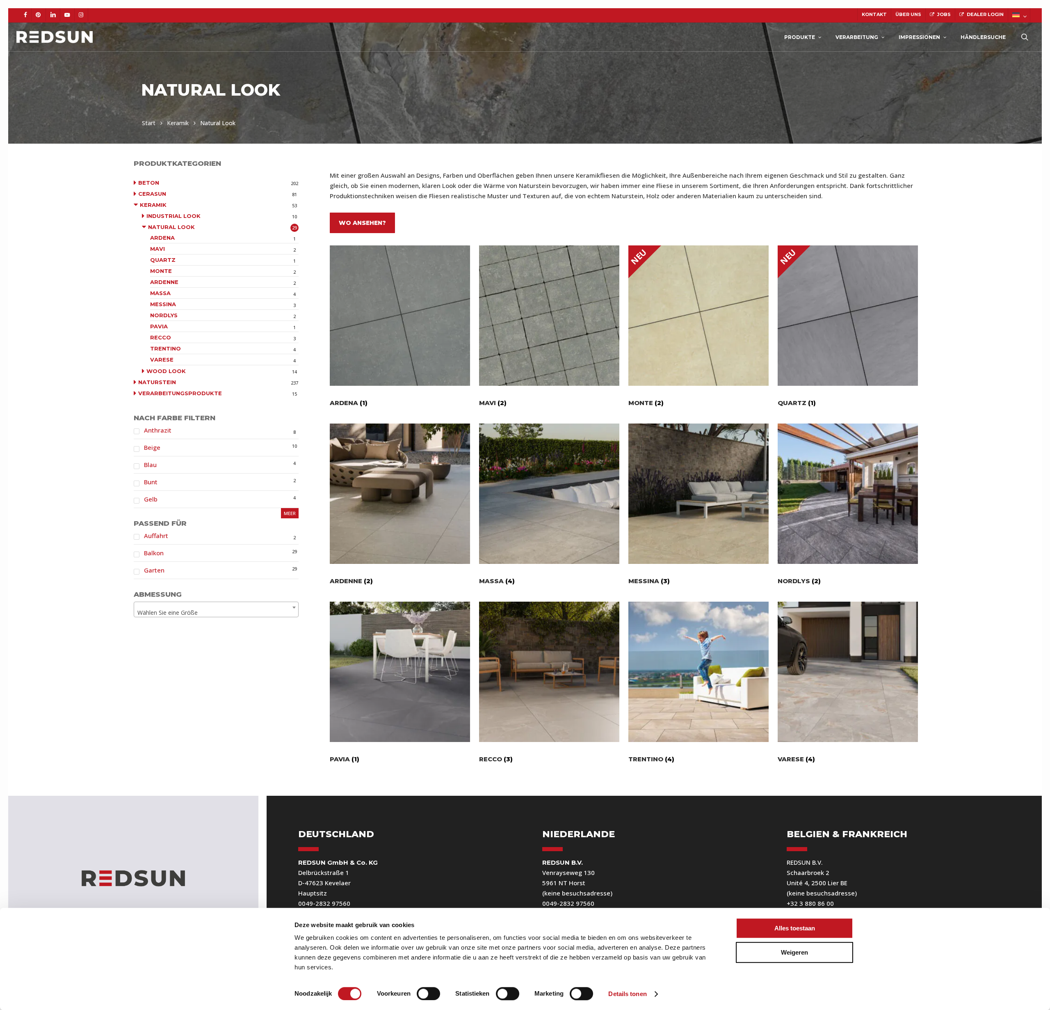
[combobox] (216, 609)
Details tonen (627, 993)
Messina (163, 304)
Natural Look (171, 227)
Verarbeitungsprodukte (180, 393)
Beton (148, 182)
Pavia (159, 326)
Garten (154, 570)
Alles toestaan (794, 928)
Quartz (163, 260)
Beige (152, 447)
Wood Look (166, 371)
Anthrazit (157, 430)
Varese (161, 359)
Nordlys (164, 315)
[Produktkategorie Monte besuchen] (698, 315)
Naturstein (157, 382)
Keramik (178, 123)
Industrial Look (173, 216)
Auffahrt (156, 535)
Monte (161, 271)
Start (148, 123)
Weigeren (794, 952)
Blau (150, 464)
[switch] (428, 993)
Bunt (151, 482)
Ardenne (164, 282)
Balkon (154, 553)
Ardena (162, 237)
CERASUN (152, 193)
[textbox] (216, 612)
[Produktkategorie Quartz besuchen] (848, 315)
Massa (160, 293)
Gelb (151, 499)
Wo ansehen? (362, 223)
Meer (290, 513)
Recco (160, 337)
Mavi (157, 248)
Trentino (165, 348)
